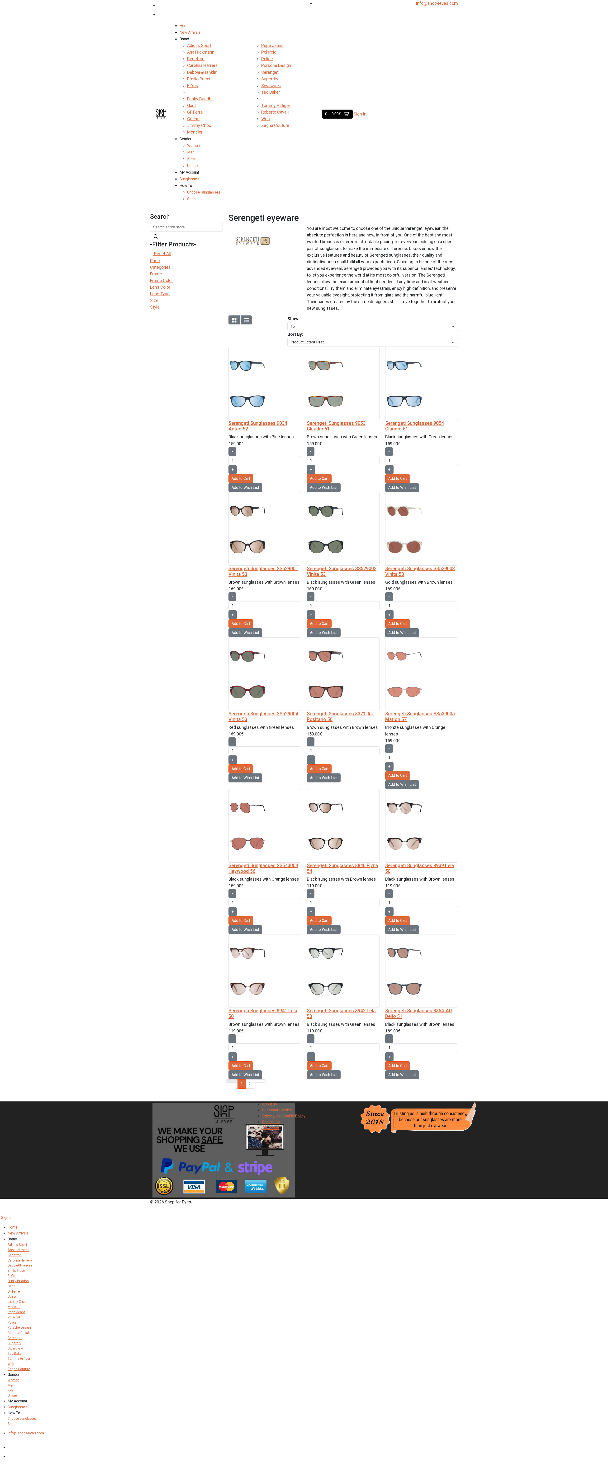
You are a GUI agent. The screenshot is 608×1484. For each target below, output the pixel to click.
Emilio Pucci (198, 78)
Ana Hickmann (200, 52)
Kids (191, 159)
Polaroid (268, 52)
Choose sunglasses (203, 192)
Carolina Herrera (202, 65)
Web (265, 118)
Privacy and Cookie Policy (283, 1116)
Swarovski (271, 85)
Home (185, 25)
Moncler (195, 131)
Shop (191, 199)
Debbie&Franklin (202, 72)
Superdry (269, 78)
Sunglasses (189, 179)
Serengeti (270, 72)
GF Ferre (195, 112)
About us (269, 1104)
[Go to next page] (257, 1081)
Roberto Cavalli (275, 112)
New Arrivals (190, 32)
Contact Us (271, 1122)
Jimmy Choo (199, 125)
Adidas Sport (199, 45)
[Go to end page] (263, 1081)
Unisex (193, 165)
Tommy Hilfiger (275, 105)
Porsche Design (276, 65)
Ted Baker (270, 92)
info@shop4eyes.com (437, 3)
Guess (193, 118)
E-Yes (192, 85)
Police (267, 58)
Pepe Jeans (272, 45)
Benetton (195, 58)
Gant (191, 105)
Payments (270, 1128)
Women (193, 145)
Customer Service (277, 1110)
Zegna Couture (275, 125)
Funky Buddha (200, 98)
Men (191, 152)
